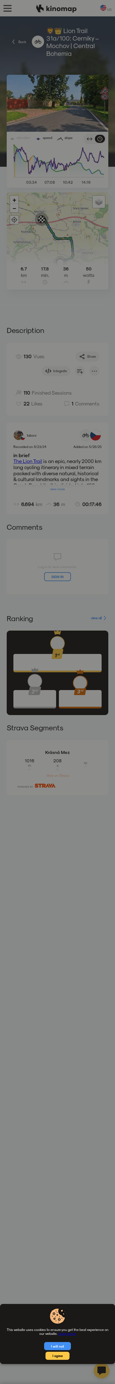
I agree (57, 1356)
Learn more (67, 1333)
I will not (57, 1346)
